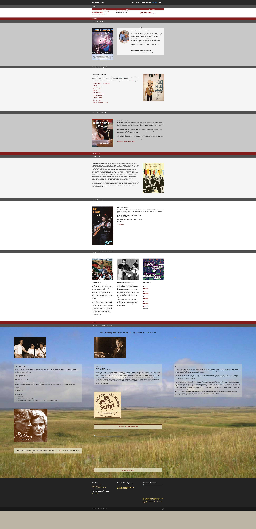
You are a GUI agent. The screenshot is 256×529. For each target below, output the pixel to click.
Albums (148, 2)
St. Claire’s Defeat (97, 95)
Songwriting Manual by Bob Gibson (126, 141)
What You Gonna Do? (98, 94)
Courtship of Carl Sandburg (123, 11)
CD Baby (59, 450)
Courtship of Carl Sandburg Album (23, 452)
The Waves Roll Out (98, 87)
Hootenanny (143, 11)
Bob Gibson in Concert (146, 12)
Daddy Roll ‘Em (97, 88)
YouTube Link (120, 224)
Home (132, 2)
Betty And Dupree (97, 97)
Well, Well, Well (97, 92)
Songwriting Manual (97, 12)
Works (154, 2)
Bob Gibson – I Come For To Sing (100, 11)
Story (159, 2)
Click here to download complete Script (128, 426)
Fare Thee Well (96, 99)
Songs (143, 2)
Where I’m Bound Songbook (99, 14)
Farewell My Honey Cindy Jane (100, 102)
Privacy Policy (95, 493)
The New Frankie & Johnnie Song (101, 83)
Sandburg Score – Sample (128, 470)
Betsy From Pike (97, 100)
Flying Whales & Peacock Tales (148, 14)
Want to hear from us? (122, 485)
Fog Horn (95, 85)
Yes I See (95, 90)
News (137, 2)
